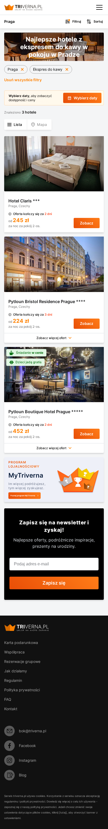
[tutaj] (63, 812)
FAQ (7, 699)
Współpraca (14, 652)
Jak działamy (15, 671)
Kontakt (10, 709)
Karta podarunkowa (21, 642)
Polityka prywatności (22, 690)
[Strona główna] (27, 7)
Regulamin (13, 680)
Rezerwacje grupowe (22, 661)
